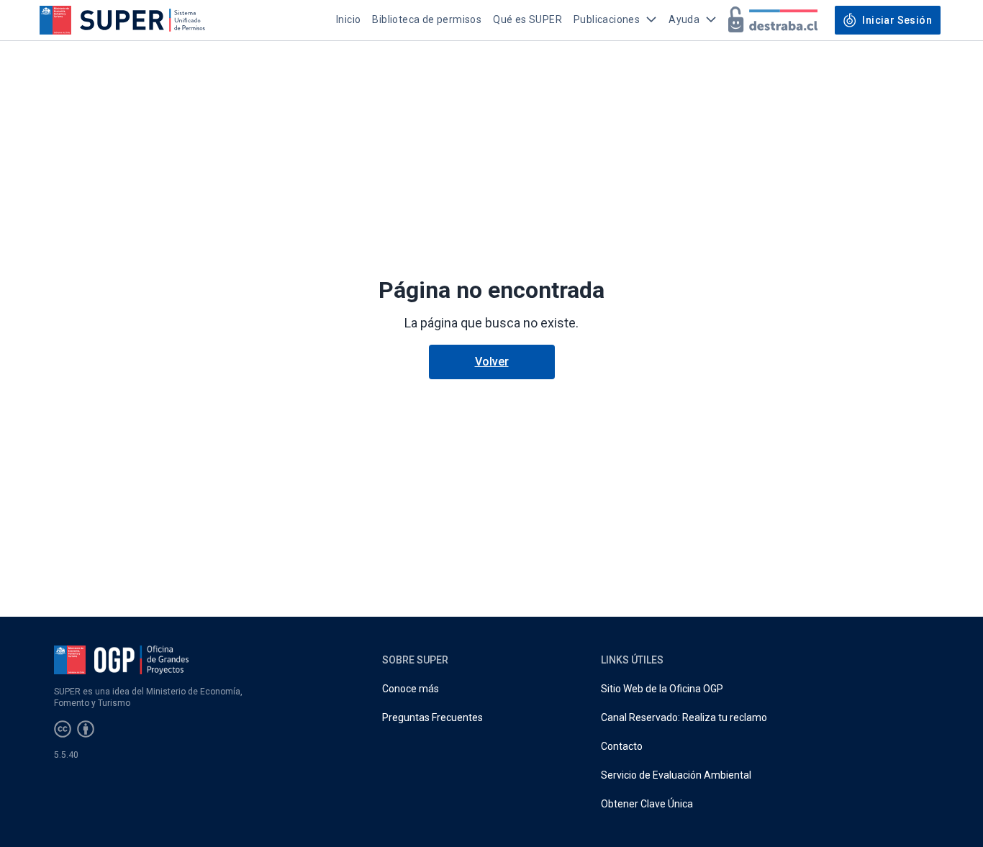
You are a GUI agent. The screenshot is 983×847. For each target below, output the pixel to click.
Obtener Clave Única (647, 804)
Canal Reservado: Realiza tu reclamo (684, 717)
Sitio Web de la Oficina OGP (662, 688)
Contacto (622, 746)
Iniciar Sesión (897, 20)
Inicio (348, 19)
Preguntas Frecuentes (432, 717)
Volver (492, 361)
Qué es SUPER (527, 19)
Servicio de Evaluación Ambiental (676, 775)
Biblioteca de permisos (426, 19)
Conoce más (410, 688)
